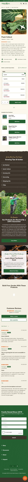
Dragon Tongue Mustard (15, 137)
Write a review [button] (14, 316)
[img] (4, 330)
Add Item (17, 121)
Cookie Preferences (14, 470)
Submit (14, 437)
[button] (4, 41)
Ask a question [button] (14, 320)
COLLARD (7, 7)
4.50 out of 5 (18, 311)
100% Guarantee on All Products (19, 0)
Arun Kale (11, 115)
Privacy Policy (6, 469)
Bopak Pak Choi (13, 126)
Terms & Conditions (13, 469)
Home (2, 7)
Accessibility (20, 469)
